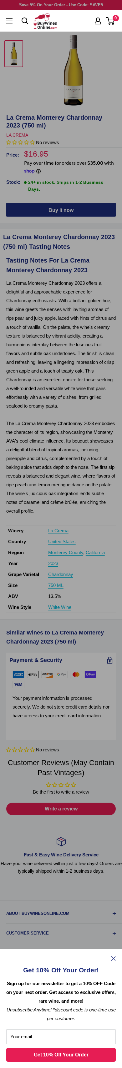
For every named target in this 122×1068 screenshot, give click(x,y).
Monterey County (65, 552)
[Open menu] (9, 20)
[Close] (113, 958)
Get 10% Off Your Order (61, 1054)
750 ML (56, 585)
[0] (110, 21)
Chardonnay (60, 574)
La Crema (17, 135)
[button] (20, 749)
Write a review (61, 808)
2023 (53, 563)
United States (62, 541)
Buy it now (61, 210)
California (95, 552)
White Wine (59, 607)
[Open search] (25, 21)
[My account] (98, 21)
